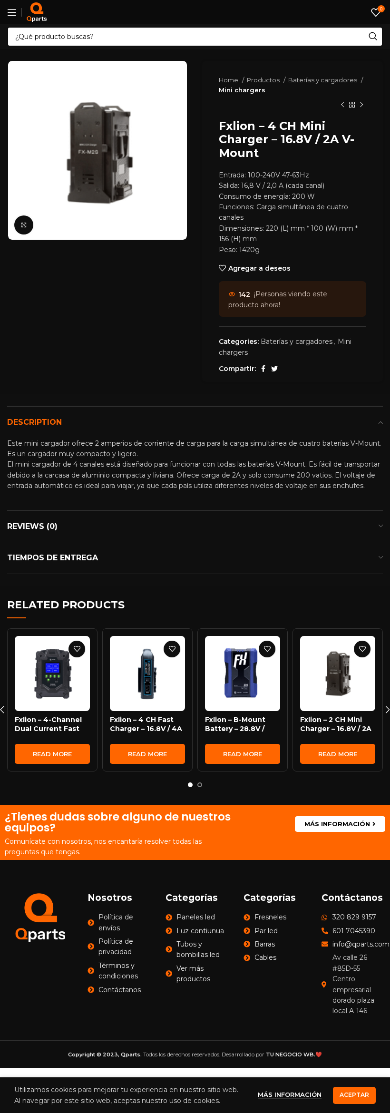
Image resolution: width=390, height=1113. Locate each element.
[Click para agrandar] (23, 224)
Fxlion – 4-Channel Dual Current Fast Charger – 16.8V (48, 728)
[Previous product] (342, 105)
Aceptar (354, 1094)
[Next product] (361, 105)
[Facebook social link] (263, 368)
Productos (264, 80)
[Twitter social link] (274, 368)
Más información (290, 1094)
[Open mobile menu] (11, 12)
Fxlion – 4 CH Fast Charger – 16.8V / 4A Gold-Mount (146, 728)
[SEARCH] (373, 37)
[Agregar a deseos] (76, 649)
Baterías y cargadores (323, 80)
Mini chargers (242, 90)
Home (229, 80)
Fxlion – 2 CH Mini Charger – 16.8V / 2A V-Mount (335, 728)
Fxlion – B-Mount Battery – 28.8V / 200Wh (235, 728)
